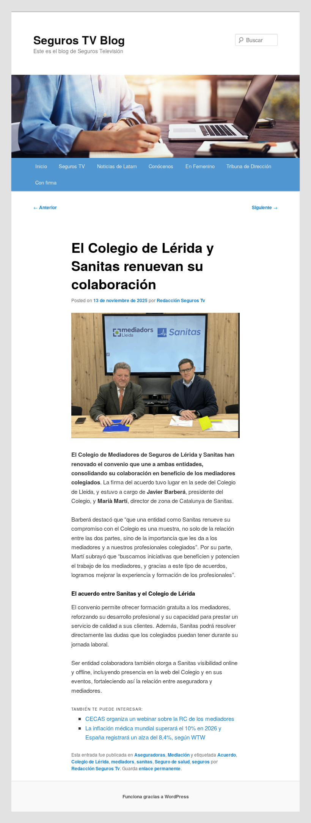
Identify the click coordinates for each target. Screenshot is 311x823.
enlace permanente (160, 768)
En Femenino (200, 166)
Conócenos (161, 166)
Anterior (45, 207)
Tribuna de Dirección (248, 166)
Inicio (41, 166)
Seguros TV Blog (79, 40)
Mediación (179, 754)
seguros (201, 761)
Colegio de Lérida (90, 761)
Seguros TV (72, 166)
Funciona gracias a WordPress (156, 796)
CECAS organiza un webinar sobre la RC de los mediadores (159, 718)
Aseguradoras (149, 754)
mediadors (122, 761)
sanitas (144, 761)
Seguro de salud (172, 761)
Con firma (46, 182)
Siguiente (265, 207)
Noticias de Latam (117, 166)
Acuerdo (226, 754)
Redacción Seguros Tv (181, 300)
